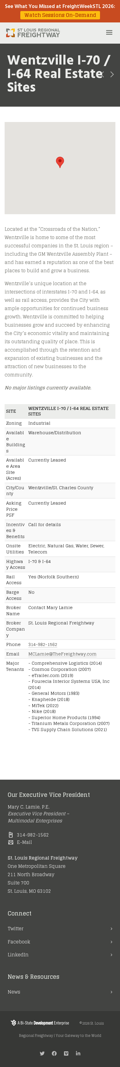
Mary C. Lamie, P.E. (29, 807)
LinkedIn (18, 955)
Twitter (15, 928)
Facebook (19, 942)
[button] (60, 162)
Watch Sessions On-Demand (60, 15)
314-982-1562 (42, 644)
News (14, 992)
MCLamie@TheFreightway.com (62, 654)
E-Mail (24, 842)
